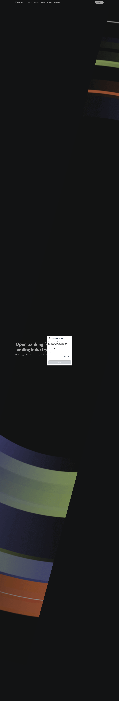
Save (59, 362)
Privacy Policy (67, 356)
